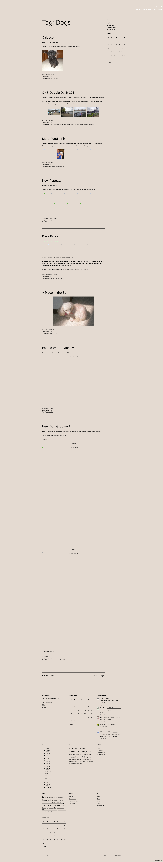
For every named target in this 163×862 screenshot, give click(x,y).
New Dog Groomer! (56, 426)
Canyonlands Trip (47, 700)
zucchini (81, 763)
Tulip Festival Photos (47, 702)
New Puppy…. (52, 180)
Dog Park (48, 278)
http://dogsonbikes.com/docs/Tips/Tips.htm (74, 269)
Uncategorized (101, 805)
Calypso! (48, 37)
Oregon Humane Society (68, 124)
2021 (47, 756)
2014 (47, 766)
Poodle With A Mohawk (59, 348)
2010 (47, 785)
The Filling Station (88, 761)
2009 (47, 787)
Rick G (101, 717)
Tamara (62, 278)
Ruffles (55, 333)
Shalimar (86, 124)
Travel (98, 803)
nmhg (90, 754)
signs (79, 761)
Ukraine (70, 763)
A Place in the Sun (55, 292)
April (46, 777)
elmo (88, 751)
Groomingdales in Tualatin (61, 435)
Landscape (77, 754)
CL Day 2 (107, 724)
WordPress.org (111, 29)
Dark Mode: (157, 860)
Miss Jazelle (59, 124)
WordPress (118, 855)
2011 (47, 782)
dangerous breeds (88, 748)
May (46, 775)
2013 (47, 768)
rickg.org (158, 6)
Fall (90, 751)
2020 (47, 758)
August (47, 773)
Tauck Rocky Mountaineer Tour (50, 698)
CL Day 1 (115, 732)
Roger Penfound (86, 759)
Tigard (92, 761)
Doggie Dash (49, 124)
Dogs (51, 76)
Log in (108, 23)
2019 (47, 761)
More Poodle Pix (54, 139)
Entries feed (110, 25)
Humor (98, 801)
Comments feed (111, 27)
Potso (55, 278)
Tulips (43, 705)
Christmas (77, 748)
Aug (110, 62)
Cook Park (82, 748)
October (47, 771)
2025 (47, 748)
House (74, 754)
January (47, 780)
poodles (55, 78)
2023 (47, 750)
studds (81, 761)
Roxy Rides (50, 236)
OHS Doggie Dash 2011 (58, 92)
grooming (51, 659)
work (78, 763)
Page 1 (96, 676)
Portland (81, 124)
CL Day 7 (107, 717)
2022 (47, 753)
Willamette (91, 124)
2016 (47, 763)
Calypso (48, 78)
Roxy (59, 278)
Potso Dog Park (80, 759)
